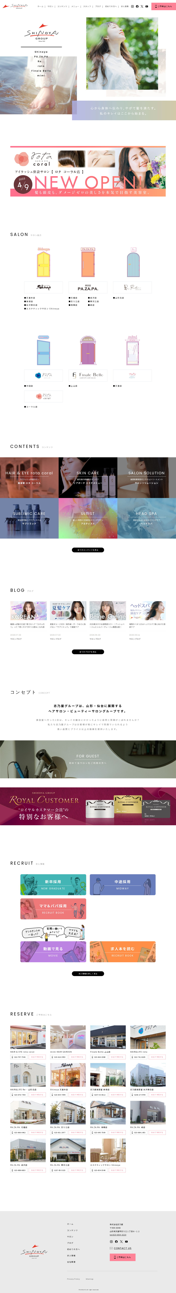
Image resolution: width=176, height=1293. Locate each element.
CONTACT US (123, 1248)
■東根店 (28, 301)
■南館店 (73, 305)
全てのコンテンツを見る (88, 550)
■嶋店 (91, 305)
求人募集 (125, 6)
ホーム (40, 6)
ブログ (98, 6)
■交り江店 (74, 301)
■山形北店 (118, 297)
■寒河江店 (93, 301)
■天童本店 (29, 297)
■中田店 (28, 386)
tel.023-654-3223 (118, 1235)
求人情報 (71, 1255)
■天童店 (117, 386)
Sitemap (90, 1279)
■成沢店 (92, 297)
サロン (50, 6)
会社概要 (71, 1262)
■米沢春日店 (31, 305)
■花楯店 (73, 297)
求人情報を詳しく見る (88, 973)
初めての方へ (111, 6)
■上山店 (73, 386)
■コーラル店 (31, 406)
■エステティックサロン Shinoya (42, 308)
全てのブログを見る (88, 651)
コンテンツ (62, 6)
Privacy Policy (73, 1279)
